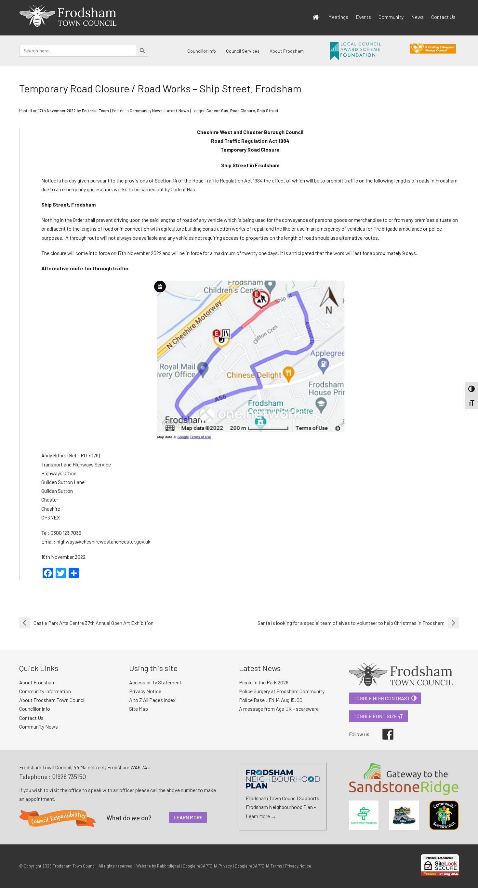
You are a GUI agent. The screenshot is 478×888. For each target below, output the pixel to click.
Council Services (242, 51)
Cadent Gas (217, 110)
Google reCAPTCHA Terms (258, 865)
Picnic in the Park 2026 (263, 682)
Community (391, 17)
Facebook (383, 728)
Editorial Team (95, 110)
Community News (146, 110)
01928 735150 (69, 776)
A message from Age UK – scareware (279, 709)
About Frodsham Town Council (52, 700)
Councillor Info (201, 51)
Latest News (177, 110)
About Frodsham (287, 51)
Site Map (138, 709)
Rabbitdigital (168, 865)
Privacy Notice (145, 691)
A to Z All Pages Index (152, 700)
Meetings (338, 17)
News (417, 17)
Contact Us (443, 17)
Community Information (45, 691)
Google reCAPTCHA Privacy (207, 865)
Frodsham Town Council (75, 865)
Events (363, 17)
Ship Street (268, 110)
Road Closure (242, 110)
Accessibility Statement (155, 682)
